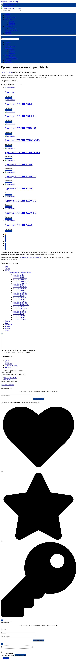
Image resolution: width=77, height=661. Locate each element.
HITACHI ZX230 (18, 290)
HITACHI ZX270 (18, 296)
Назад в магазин (20, 655)
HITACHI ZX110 (18, 274)
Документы (9, 26)
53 (5, 243)
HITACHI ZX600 (18, 310)
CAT (6, 267)
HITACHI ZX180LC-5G (21, 283)
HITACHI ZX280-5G (20, 297)
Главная (7, 14)
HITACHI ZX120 (18, 276)
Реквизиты (12, 28)
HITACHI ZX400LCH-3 (21, 305)
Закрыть (6, 658)
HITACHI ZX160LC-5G (21, 281)
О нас (7, 15)
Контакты (8, 33)
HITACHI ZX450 (18, 306)
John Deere (8, 324)
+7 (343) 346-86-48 (9, 4)
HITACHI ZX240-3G (20, 292)
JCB (6, 323)
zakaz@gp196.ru (8, 6)
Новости (8, 32)
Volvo (7, 330)
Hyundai (7, 321)
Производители (10, 17)
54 (5, 245)
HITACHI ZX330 (18, 299)
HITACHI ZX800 (18, 317)
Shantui (7, 328)
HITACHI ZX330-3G (20, 301)
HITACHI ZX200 (18, 285)
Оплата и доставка (11, 30)
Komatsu (8, 326)
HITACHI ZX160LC (20, 279)
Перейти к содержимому (9, 2)
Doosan (7, 269)
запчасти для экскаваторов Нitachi (31, 257)
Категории (8, 19)
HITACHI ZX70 (18, 314)
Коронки (12, 24)
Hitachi (9, 72)
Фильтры (12, 23)
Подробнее (8, 98)
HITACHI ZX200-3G (20, 287)
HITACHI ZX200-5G (20, 288)
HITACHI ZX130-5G (20, 278)
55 (5, 247)
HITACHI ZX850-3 (19, 319)
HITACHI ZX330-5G (20, 303)
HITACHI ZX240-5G (20, 294)
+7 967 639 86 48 (9, 379)
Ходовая (12, 21)
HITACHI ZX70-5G (19, 315)
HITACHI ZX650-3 (19, 312)
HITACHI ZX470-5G (20, 308)
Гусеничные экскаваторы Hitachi (20, 272)
